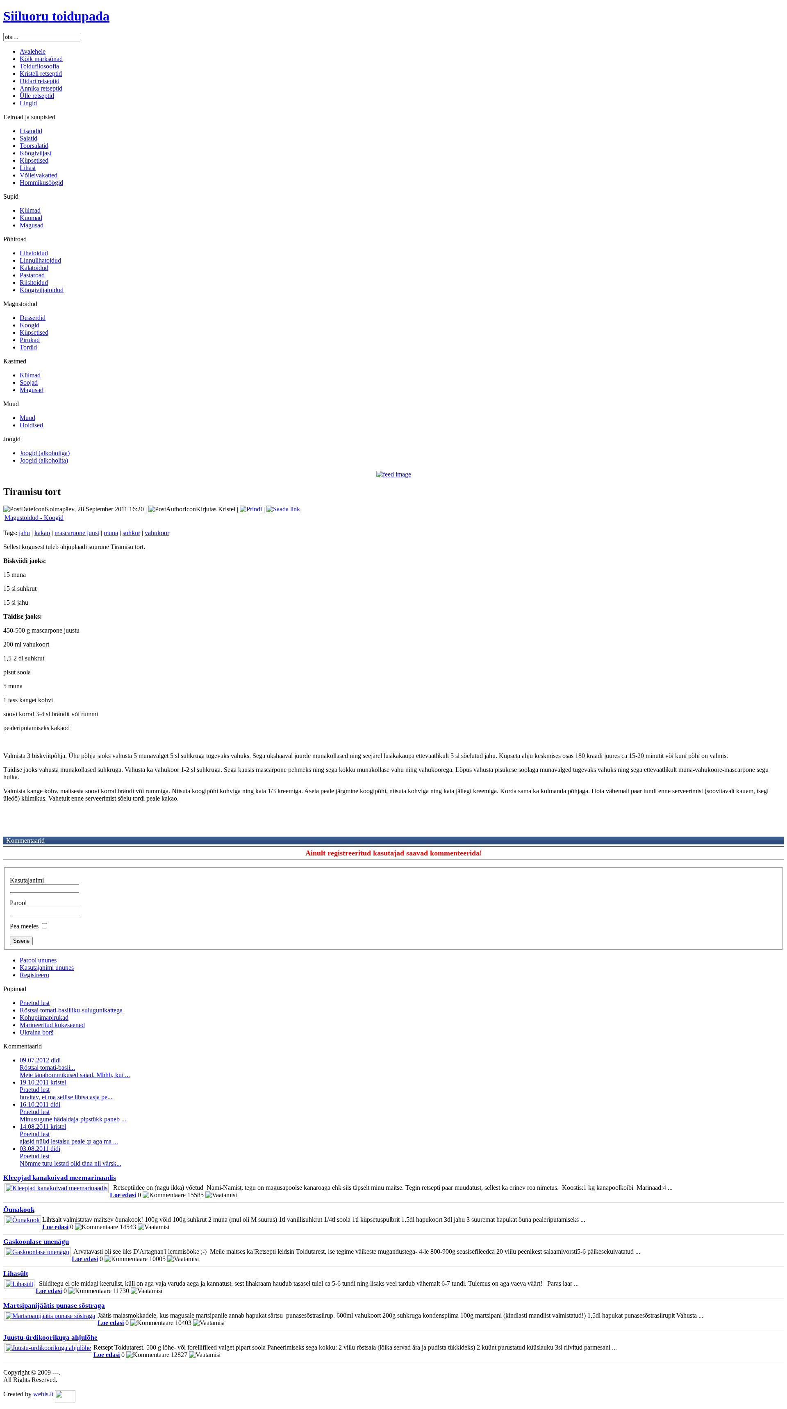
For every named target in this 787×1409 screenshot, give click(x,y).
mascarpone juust (77, 532)
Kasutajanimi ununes (47, 967)
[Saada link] (283, 509)
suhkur (131, 532)
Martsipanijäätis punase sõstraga (54, 1305)
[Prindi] (251, 509)
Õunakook (18, 1210)
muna (111, 532)
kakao (42, 532)
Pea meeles (24, 926)
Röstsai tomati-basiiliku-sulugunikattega (71, 1010)
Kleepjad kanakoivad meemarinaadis (59, 1178)
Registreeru (34, 974)
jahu (24, 532)
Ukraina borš (36, 1032)
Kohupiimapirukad (44, 1017)
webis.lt (44, 1394)
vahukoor (157, 532)
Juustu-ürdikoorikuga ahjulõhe (50, 1337)
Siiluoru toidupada (56, 16)
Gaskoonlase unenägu (36, 1242)
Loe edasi (123, 1194)
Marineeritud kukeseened (52, 1024)
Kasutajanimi (27, 880)
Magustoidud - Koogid (34, 517)
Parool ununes (38, 960)
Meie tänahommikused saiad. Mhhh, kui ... (75, 1067)
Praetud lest (35, 1002)
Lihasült (15, 1273)
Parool (18, 902)
